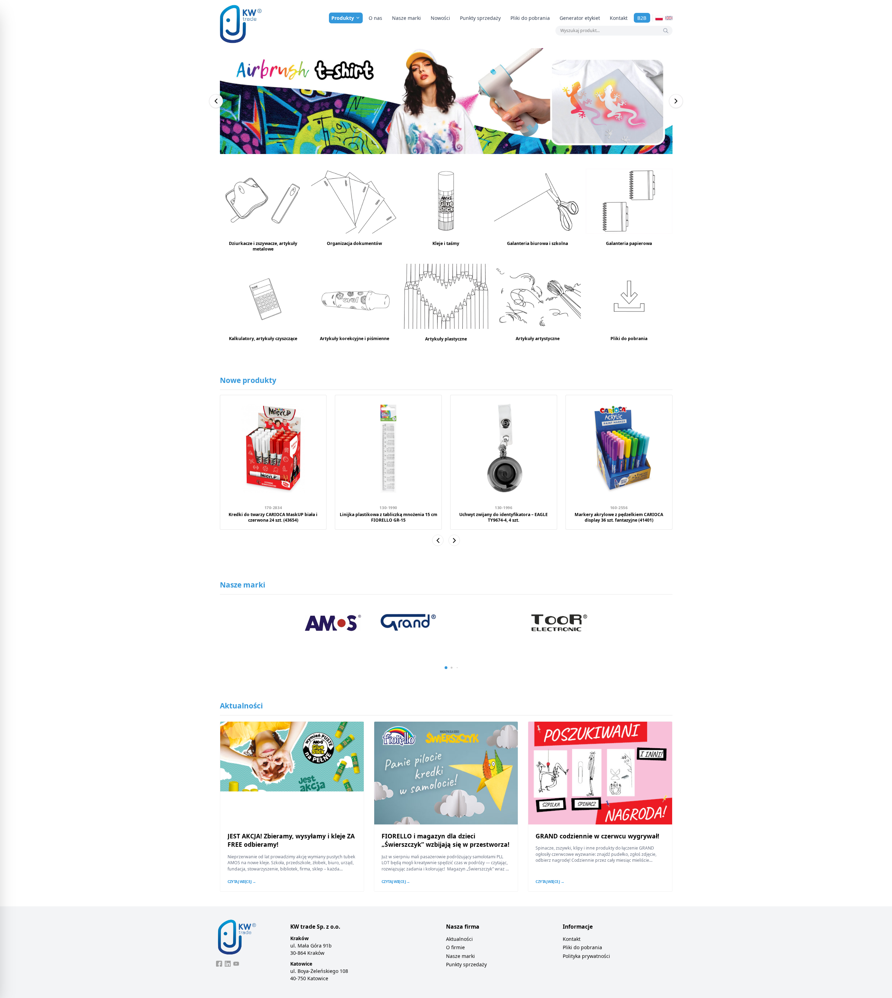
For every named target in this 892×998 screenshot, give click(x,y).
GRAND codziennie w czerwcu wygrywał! (597, 836)
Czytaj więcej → (242, 881)
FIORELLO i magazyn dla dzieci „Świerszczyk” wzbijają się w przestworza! (445, 840)
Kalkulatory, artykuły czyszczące (263, 338)
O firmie (455, 947)
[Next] (676, 101)
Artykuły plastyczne (446, 339)
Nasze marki (406, 18)
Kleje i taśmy (445, 243)
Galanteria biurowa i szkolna (537, 243)
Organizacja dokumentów (354, 243)
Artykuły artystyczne (538, 338)
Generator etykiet (580, 18)
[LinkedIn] (228, 964)
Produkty (342, 18)
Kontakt (619, 18)
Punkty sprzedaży (480, 18)
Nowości (440, 18)
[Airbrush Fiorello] (446, 101)
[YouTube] (236, 964)
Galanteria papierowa (629, 243)
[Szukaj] (666, 31)
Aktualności (459, 939)
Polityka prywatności (586, 956)
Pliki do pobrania (530, 18)
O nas (375, 18)
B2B (641, 18)
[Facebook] (219, 964)
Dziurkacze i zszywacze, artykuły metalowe (263, 246)
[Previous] (216, 101)
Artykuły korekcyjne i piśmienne (354, 338)
